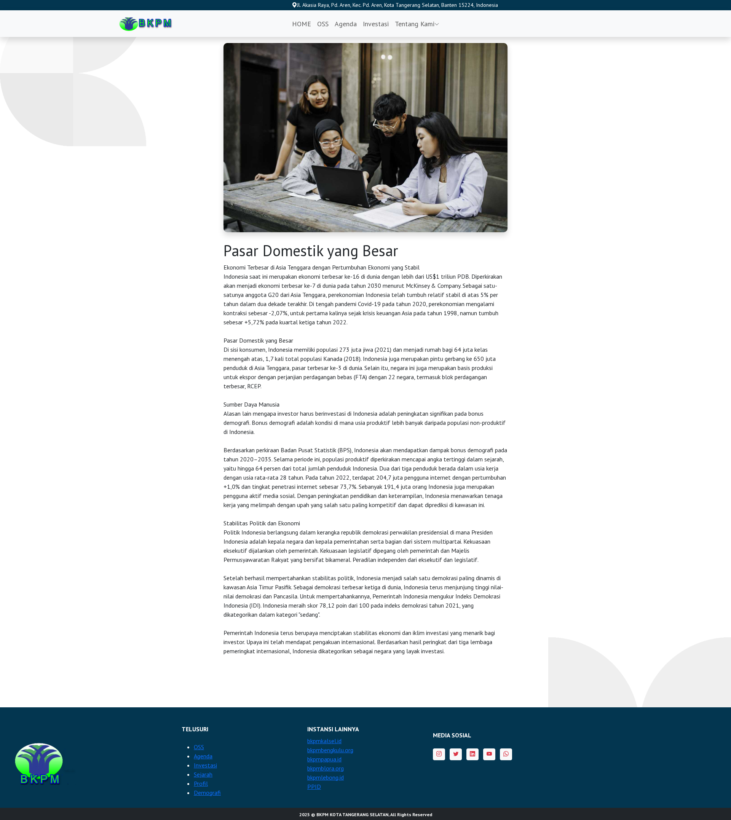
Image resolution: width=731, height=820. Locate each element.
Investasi (376, 23)
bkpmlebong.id (325, 777)
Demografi (207, 792)
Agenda (346, 23)
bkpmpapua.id (324, 759)
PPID (314, 786)
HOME (301, 23)
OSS (323, 23)
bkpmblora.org (325, 768)
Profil (201, 783)
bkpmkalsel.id (324, 741)
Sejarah (203, 774)
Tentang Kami (414, 23)
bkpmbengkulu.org (330, 750)
